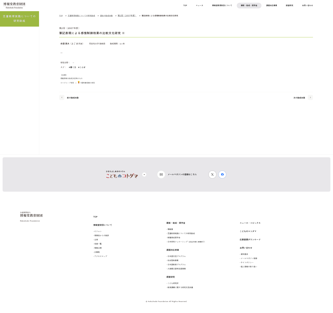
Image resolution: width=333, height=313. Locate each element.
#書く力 (72, 67)
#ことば (81, 67)
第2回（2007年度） (127, 15)
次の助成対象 (299, 98)
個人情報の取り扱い (249, 267)
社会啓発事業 (173, 260)
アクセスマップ (100, 256)
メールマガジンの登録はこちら (182, 174)
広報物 (97, 252)
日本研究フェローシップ (187, 242)
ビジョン (98, 231)
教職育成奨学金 (174, 237)
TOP (95, 216)
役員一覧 (98, 244)
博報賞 (170, 229)
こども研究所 (173, 283)
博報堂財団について (102, 225)
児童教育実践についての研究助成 (181, 233)
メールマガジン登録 (249, 258)
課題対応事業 (172, 250)
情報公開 (98, 248)
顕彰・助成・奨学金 (175, 223)
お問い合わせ (246, 248)
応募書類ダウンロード (250, 239)
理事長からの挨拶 (101, 235)
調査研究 (170, 277)
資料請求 (244, 254)
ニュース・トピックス (250, 223)
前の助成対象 (73, 98)
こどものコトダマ (248, 231)
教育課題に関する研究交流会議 (180, 287)
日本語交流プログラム (177, 256)
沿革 (96, 240)
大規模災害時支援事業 (177, 269)
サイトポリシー (247, 262)
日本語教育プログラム (177, 264)
